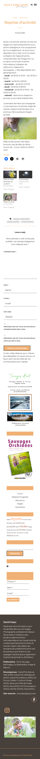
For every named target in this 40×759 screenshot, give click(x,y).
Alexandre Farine (12, 530)
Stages (20, 504)
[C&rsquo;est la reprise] (25, 174)
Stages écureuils (8, 202)
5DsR (17, 527)
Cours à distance (21, 219)
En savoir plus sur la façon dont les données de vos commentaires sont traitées (19, 359)
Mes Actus (24, 18)
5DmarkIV (29, 530)
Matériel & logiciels (20, 497)
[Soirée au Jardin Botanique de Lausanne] (10, 174)
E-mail (7, 298)
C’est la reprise (23, 179)
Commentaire (10, 252)
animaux (14, 533)
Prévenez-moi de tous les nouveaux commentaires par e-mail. (19, 328)
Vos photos (20, 507)
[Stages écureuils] (10, 197)
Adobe (23, 526)
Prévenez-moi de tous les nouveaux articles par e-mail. (19, 339)
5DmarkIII (9, 523)
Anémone (20, 533)
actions (29, 519)
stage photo (27, 222)
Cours (14, 18)
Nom (6, 285)
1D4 (15, 535)
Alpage (30, 527)
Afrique (9, 533)
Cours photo (13, 222)
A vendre (25, 533)
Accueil (24, 519)
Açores (16, 519)
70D (17, 535)
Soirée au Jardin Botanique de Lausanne (8, 181)
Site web (7, 312)
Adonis (10, 535)
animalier (21, 530)
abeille (8, 519)
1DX (14, 523)
